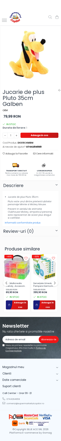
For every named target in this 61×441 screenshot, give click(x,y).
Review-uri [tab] (18, 231)
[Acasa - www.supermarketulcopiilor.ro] (15, 17)
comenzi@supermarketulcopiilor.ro (25, 403)
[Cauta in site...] (50, 17)
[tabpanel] (30, 56)
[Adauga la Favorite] (26, 258)
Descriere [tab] (13, 185)
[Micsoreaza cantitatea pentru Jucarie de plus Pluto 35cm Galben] (5, 135)
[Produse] (4, 20)
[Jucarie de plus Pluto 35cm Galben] (30, 56)
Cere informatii (44, 153)
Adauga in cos (39, 135)
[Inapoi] (58, 90)
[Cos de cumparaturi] (57, 17)
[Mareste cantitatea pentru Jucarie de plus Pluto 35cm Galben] (16, 135)
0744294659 (13, 399)
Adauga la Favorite (16, 153)
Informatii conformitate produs (23, 222)
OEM (5, 110)
